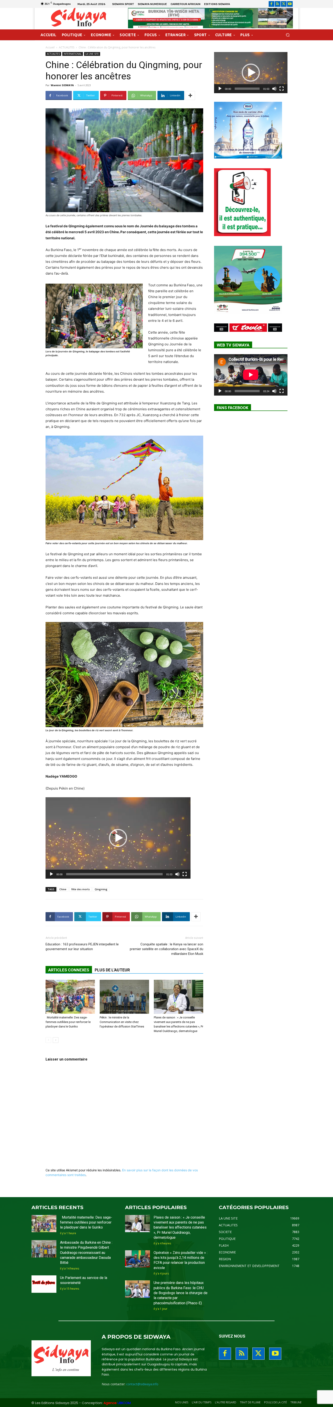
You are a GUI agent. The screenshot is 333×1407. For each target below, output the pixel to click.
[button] (287, 35)
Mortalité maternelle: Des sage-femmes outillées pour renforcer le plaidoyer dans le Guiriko (68, 1022)
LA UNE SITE (92, 53)
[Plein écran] (184, 874)
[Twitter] (284, 4)
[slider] (114, 874)
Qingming (101, 889)
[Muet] (177, 874)
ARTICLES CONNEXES (68, 970)
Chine (62, 889)
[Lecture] (51, 874)
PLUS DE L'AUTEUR (112, 970)
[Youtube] (290, 4)
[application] (118, 838)
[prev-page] (48, 1040)
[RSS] (278, 4)
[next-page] (55, 1040)
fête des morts (80, 889)
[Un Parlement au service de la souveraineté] (43, 1284)
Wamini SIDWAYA (62, 85)
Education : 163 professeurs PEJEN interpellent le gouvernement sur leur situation (82, 946)
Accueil (50, 47)
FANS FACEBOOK (232, 408)
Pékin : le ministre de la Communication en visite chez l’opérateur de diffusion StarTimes (122, 1022)
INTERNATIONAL (73, 53)
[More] (190, 95)
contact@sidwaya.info (142, 1384)
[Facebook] (271, 4)
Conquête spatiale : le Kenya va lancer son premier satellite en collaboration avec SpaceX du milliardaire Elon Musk (166, 949)
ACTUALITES (66, 47)
